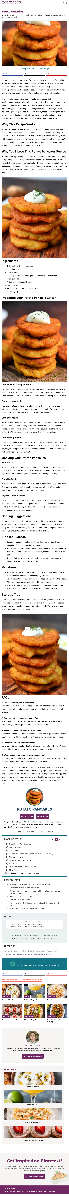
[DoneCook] (12, 3)
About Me (34, 1191)
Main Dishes (6, 996)
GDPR (28, 1191)
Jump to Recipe (28, 69)
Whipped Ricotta (8, 1000)
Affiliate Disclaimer (9, 1191)
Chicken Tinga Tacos (32, 1020)
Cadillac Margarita (31, 1000)
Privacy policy (21, 1191)
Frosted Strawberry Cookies (12, 1020)
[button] (63, 3)
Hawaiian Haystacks (54, 1000)
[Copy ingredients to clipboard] (20, 839)
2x (60, 839)
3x (63, 839)
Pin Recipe (44, 816)
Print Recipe (44, 69)
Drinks (27, 996)
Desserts (6, 1016)
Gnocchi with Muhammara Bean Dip (56, 1021)
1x (56, 839)
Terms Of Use (42, 1191)
